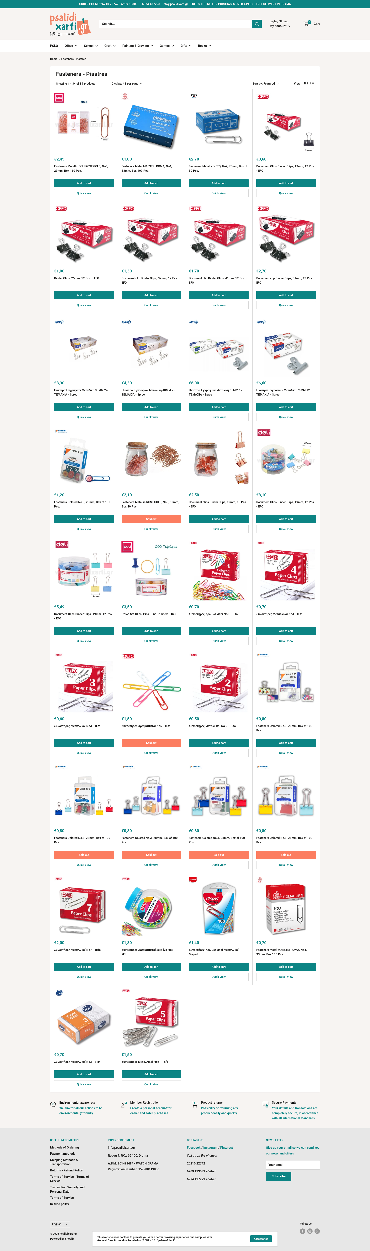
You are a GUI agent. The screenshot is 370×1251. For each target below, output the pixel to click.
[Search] (257, 24)
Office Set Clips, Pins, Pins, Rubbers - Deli (149, 614)
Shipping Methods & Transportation (64, 1162)
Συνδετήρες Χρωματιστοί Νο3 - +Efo (213, 614)
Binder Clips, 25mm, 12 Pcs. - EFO (76, 278)
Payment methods (62, 1153)
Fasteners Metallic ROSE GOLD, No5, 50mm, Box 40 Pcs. (150, 504)
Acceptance (261, 1238)
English (56, 1224)
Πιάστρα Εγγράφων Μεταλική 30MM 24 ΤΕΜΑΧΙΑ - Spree (81, 392)
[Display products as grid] (306, 83)
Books (202, 46)
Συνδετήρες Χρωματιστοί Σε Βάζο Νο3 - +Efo (148, 952)
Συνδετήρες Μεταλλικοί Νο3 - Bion (77, 1062)
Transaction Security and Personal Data (67, 1189)
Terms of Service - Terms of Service (69, 1179)
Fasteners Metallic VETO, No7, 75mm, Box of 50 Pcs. (218, 168)
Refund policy (59, 1204)
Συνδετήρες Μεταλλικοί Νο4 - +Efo (279, 614)
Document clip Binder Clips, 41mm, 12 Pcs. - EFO (218, 280)
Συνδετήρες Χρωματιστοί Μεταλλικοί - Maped (214, 952)
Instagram (210, 1147)
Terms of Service (62, 1198)
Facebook (194, 1147)
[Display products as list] (312, 83)
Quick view (84, 193)
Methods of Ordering (64, 1147)
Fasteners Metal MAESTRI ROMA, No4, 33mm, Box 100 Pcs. (147, 168)
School (88, 46)
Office (69, 46)
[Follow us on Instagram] (310, 1231)
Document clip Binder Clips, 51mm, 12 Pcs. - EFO (285, 280)
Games (165, 46)
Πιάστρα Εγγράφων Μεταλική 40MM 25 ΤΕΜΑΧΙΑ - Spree (148, 392)
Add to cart (84, 183)
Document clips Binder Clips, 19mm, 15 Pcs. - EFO (218, 504)
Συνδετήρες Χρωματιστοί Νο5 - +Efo (146, 726)
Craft (107, 46)
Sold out (151, 519)
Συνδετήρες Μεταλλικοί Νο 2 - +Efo (212, 726)
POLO (54, 46)
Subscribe (279, 1176)
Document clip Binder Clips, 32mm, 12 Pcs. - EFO (151, 280)
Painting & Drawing (135, 46)
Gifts (184, 46)
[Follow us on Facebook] (302, 1231)
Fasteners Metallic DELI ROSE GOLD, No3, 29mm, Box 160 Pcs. (81, 168)
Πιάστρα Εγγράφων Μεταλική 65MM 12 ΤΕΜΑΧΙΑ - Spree (215, 392)
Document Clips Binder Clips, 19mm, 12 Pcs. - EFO (285, 168)
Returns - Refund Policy (66, 1170)
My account (278, 26)
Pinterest (226, 1147)
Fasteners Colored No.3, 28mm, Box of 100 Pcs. (82, 504)
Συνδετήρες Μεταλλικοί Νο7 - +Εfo (77, 950)
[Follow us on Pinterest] (317, 1231)
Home (53, 58)
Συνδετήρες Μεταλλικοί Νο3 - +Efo (77, 726)
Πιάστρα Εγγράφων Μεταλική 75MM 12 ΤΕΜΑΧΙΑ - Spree (283, 392)
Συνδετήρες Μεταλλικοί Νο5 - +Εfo (145, 1062)
